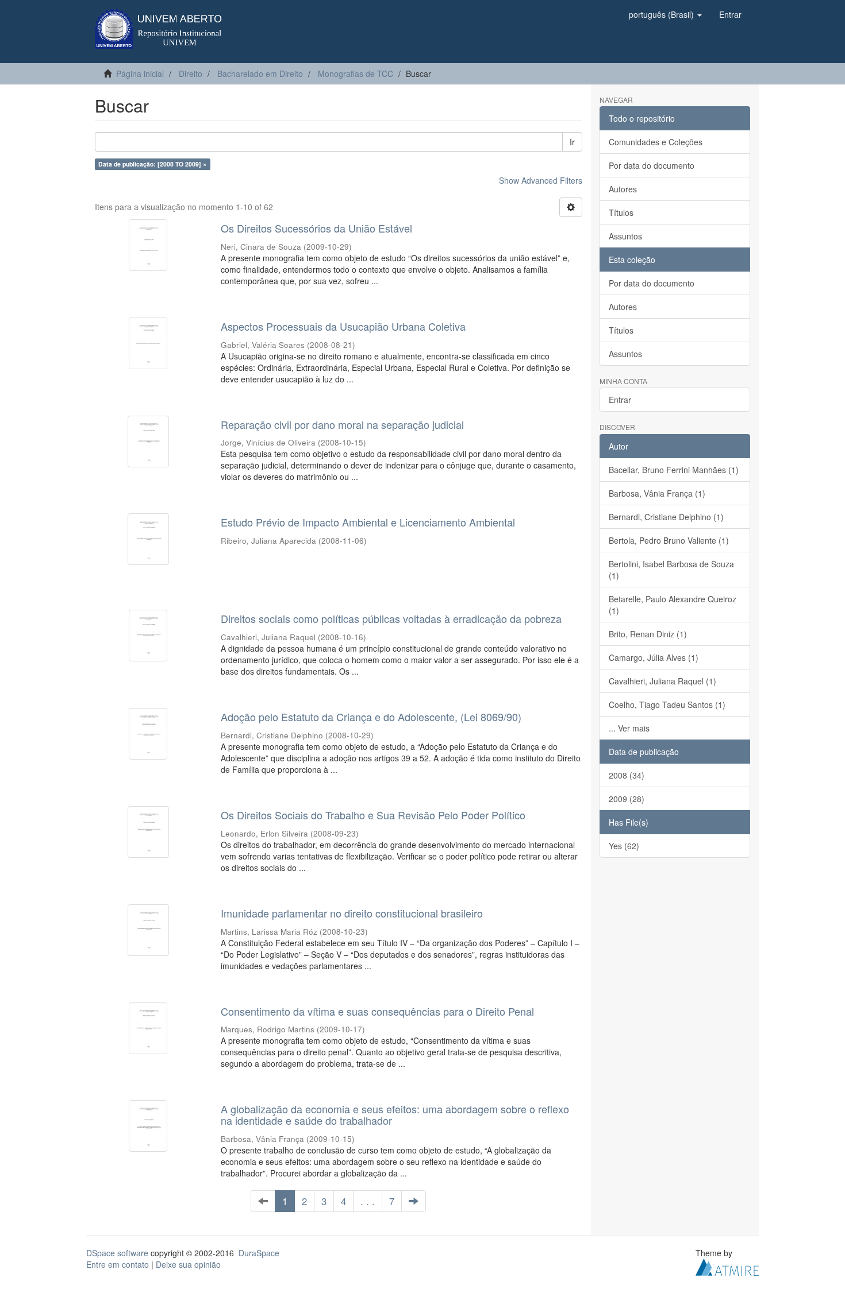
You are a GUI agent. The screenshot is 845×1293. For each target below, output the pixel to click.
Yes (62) (624, 845)
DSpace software (117, 1253)
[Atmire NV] (727, 1266)
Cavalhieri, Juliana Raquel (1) (662, 681)
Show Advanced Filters (540, 180)
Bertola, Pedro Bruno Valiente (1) (669, 540)
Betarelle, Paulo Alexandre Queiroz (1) (672, 604)
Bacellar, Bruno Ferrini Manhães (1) (674, 469)
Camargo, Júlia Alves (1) (653, 657)
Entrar (620, 399)
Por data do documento (651, 165)
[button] (665, 14)
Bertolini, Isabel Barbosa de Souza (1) (671, 569)
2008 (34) (626, 775)
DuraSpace (259, 1253)
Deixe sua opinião (188, 1264)
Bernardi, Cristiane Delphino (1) (666, 516)
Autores (623, 189)
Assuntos (625, 236)
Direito (190, 73)
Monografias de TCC (355, 73)
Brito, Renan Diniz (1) (648, 634)
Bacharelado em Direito (260, 73)
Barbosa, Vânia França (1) (657, 493)
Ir (572, 142)
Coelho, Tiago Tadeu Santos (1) (667, 704)
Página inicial (140, 73)
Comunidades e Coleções (655, 142)
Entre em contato (117, 1264)
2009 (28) (626, 798)
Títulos (621, 212)
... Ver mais (629, 728)
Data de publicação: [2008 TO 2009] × (152, 164)
